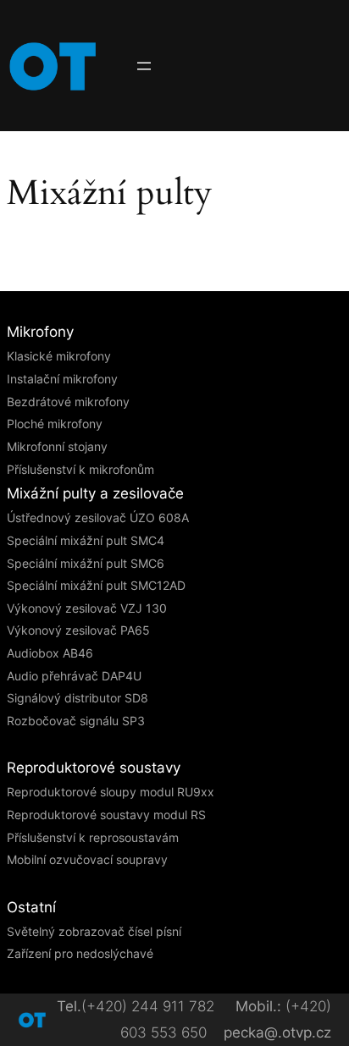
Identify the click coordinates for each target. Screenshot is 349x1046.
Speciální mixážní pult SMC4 (85, 540)
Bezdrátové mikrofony (68, 401)
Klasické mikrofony (59, 356)
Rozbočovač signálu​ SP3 (76, 720)
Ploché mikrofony (54, 423)
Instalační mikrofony (62, 379)
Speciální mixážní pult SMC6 (85, 563)
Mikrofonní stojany (57, 446)
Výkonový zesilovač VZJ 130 (87, 608)
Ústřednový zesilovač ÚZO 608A (98, 517)
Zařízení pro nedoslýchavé (80, 953)
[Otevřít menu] (144, 66)
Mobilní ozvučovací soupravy (87, 859)
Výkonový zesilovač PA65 (78, 630)
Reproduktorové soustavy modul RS (106, 814)
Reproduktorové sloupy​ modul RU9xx (110, 791)
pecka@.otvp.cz (277, 1032)
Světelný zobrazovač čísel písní (94, 931)
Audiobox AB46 (50, 653)
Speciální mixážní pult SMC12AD (96, 585)
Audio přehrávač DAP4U (74, 676)
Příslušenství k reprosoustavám (93, 837)
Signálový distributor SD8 (77, 698)
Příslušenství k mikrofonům (80, 469)
